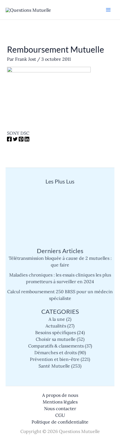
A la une (57, 319)
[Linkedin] (27, 139)
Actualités (55, 326)
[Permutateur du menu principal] (108, 10)
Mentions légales (60, 402)
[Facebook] (9, 139)
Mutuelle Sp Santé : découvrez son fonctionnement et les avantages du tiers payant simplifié (60, 231)
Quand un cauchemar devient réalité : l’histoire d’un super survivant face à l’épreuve (60, 207)
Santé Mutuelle (54, 366)
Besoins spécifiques (55, 332)
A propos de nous (60, 395)
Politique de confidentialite (60, 422)
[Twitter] (15, 139)
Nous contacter (60, 408)
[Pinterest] (21, 139)
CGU (60, 415)
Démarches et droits (55, 352)
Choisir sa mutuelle (56, 339)
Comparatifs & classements (56, 346)
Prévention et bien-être (55, 359)
